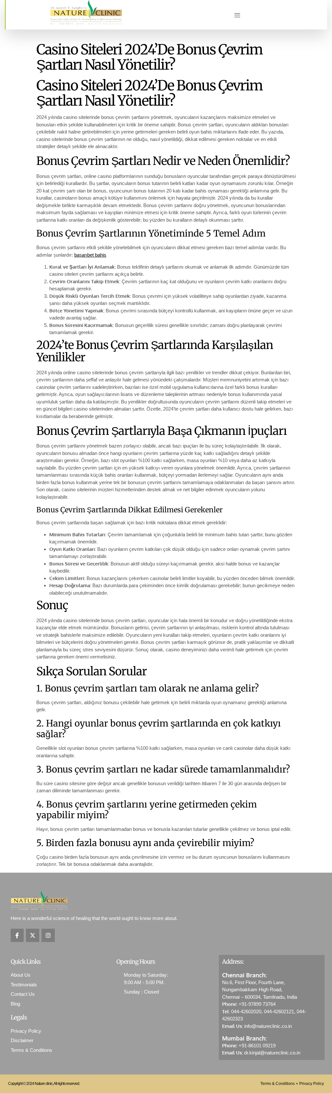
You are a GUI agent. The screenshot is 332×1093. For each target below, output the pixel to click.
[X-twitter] (32, 935)
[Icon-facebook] (17, 935)
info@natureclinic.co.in (268, 1026)
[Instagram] (48, 935)
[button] (237, 14)
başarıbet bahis (90, 255)
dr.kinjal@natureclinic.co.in (272, 1052)
